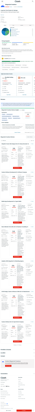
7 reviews (10, 6)
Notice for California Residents (5, 405)
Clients (30, 25)
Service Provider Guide (21, 398)
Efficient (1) (10, 118)
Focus (13, 25)
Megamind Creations (10, 4)
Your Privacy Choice (3, 403)
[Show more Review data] (17, 168)
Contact (24, 410)
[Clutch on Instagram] (5, 386)
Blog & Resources (3, 396)
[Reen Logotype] (3, 78)
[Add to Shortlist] (33, 410)
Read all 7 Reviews (17, 132)
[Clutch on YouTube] (6, 386)
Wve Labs (23, 77)
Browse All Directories (4, 391)
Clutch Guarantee (20, 394)
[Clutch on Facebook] (1, 386)
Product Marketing (5, 69)
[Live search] (33, 1)
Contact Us (2, 384)
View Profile (8, 94)
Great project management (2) (6, 116)
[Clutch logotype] (17, 1)
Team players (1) (4, 120)
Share (32, 143)
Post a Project (3, 398)
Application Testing (13, 35)
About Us (19, 379)
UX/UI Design (24, 65)
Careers (19, 381)
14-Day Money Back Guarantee (5, 394)
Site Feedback (3, 382)
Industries (21, 25)
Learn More (28, 105)
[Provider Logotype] (3, 6)
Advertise (19, 396)
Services (5, 25)
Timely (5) (3, 114)
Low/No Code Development (15, 34)
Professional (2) (4, 118)
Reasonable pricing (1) (16, 118)
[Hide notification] (33, 103)
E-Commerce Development (6, 67)
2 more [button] (11, 84)
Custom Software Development (15, 31)
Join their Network (19, 6)
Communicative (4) (9, 114)
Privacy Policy (2, 402)
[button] (15, 140)
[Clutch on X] (3, 386)
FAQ (19, 386)
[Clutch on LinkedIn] (8, 386)
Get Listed (19, 391)
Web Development (13, 30)
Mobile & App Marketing (24, 67)
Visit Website (9, 410)
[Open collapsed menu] (2, 1)
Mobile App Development (15, 67)
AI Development (11, 69)
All (2, 65)
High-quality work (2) (16, 116)
